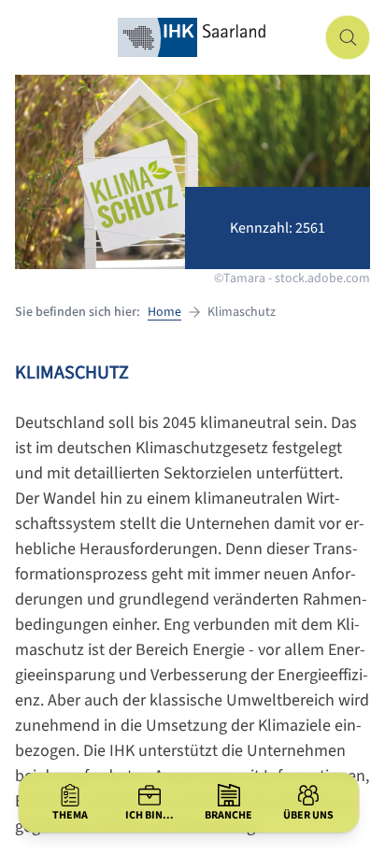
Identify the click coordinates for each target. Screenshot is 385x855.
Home (164, 312)
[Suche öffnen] (347, 37)
